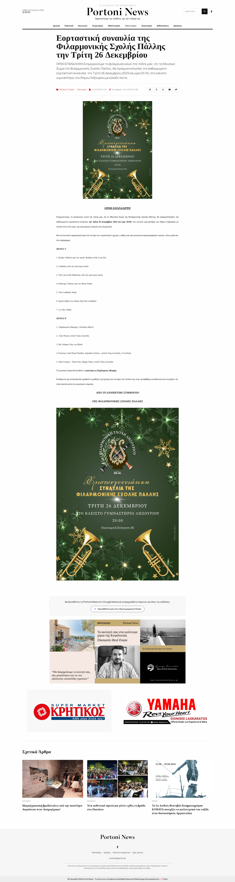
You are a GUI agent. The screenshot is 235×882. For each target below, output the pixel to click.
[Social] (211, 11)
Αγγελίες (107, 852)
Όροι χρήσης (137, 852)
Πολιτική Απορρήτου (121, 852)
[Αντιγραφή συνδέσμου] (176, 89)
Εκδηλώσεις (97, 852)
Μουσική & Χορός (67, 89)
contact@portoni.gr (117, 858)
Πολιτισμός (81, 89)
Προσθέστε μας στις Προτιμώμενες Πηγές (117, 608)
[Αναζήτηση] (205, 11)
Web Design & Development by (151, 879)
